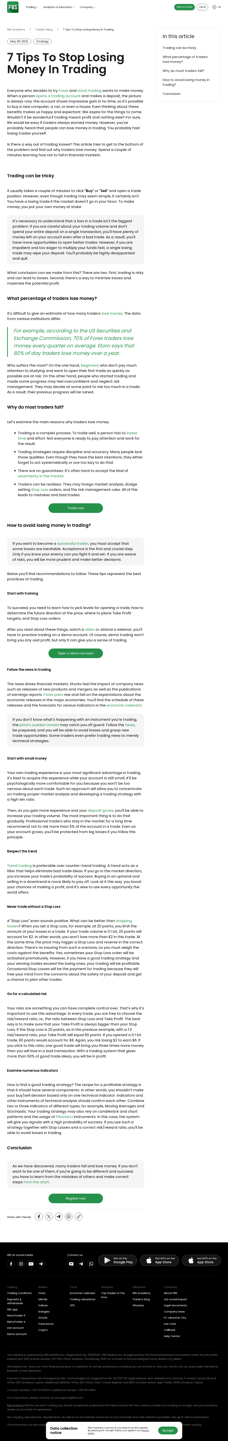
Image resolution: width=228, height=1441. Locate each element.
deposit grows (100, 810)
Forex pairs (53, 694)
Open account (184, 7)
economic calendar (124, 705)
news (129, 724)
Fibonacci (64, 1116)
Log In (202, 7)
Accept (167, 1430)
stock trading (89, 90)
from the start (36, 1182)
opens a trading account (58, 95)
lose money (112, 313)
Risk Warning (15, 1405)
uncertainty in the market (41, 476)
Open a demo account (76, 653)
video (90, 629)
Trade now (76, 508)
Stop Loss (39, 489)
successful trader (72, 543)
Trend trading (19, 865)
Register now (76, 1198)
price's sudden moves (39, 724)
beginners (90, 365)
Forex (63, 90)
